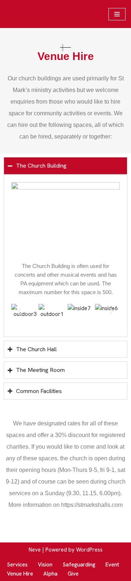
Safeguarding (79, 564)
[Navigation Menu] (117, 14)
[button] (19, 311)
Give (73, 573)
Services (17, 564)
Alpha (50, 573)
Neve (35, 549)
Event (112, 564)
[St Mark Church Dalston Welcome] (30, 14)
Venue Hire (20, 573)
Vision (45, 564)
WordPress (89, 549)
